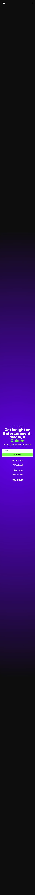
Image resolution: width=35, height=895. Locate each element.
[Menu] (33, 3)
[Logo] (3, 3)
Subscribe (17, 455)
